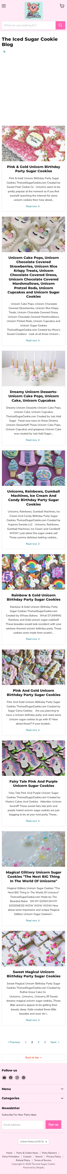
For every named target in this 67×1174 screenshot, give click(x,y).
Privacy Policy (53, 1156)
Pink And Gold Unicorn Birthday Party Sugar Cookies (33, 693)
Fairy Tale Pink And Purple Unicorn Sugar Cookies (33, 783)
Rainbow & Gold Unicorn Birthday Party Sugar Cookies (33, 597)
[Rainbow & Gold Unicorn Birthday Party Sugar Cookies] (33, 572)
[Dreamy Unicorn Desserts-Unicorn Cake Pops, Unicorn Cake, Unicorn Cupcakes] (33, 368)
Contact (27, 1156)
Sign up (53, 1125)
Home (9, 1153)
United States (32, 1141)
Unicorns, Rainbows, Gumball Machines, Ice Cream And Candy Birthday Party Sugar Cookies (33, 497)
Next (54, 1042)
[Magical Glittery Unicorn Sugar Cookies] (33, 849)
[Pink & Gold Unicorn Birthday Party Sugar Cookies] (33, 143)
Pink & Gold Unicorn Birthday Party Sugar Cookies (33, 169)
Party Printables (10, 1156)
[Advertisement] (33, 89)
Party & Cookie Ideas (27, 1153)
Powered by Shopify (33, 1167)
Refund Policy (23, 1160)
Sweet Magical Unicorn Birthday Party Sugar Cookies (33, 974)
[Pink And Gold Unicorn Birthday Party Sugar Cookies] (33, 667)
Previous (14, 1042)
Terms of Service (42, 1160)
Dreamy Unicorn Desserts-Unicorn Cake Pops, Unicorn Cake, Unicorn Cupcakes (33, 396)
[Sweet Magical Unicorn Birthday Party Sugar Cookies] (33, 948)
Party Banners (49, 1153)
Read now (32, 206)
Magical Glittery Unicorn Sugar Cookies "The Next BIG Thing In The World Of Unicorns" (33, 876)
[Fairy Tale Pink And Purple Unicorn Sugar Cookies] (33, 758)
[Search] (60, 25)
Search (39, 1156)
